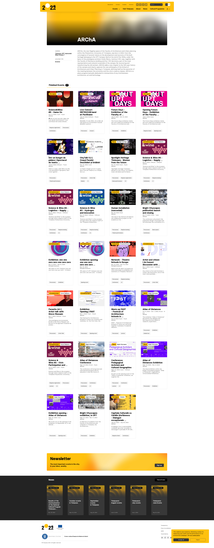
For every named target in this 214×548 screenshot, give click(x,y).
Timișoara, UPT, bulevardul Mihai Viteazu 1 (63, 54)
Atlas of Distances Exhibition (153, 361)
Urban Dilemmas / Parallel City (93, 141)
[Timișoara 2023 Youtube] (137, 4)
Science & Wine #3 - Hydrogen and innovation (87, 210)
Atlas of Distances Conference (89, 361)
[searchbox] (155, 4)
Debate (83, 181)
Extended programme (149, 141)
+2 (59, 232)
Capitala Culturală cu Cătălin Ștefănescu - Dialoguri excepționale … (121, 416)
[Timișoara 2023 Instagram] (140, 4)
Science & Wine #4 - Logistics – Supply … (153, 159)
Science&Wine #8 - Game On (56, 111)
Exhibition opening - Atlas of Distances (58, 414)
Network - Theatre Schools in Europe (120, 261)
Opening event (157, 130)
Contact (118, 4)
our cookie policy (195, 535)
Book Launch (155, 229)
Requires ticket (147, 130)
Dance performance (117, 181)
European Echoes (124, 192)
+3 (125, 181)
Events (115, 9)
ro (166, 4)
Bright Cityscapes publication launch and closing (151, 210)
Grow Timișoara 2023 (160, 141)
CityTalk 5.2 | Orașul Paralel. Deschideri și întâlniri (90, 160)
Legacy (59, 93)
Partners (131, 4)
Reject (198, 539)
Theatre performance (55, 181)
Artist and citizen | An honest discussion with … (151, 262)
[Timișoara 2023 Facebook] (143, 4)
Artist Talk (92, 177)
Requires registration (55, 127)
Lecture (123, 333)
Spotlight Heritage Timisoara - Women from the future (120, 160)
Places (82, 141)
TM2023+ (122, 397)
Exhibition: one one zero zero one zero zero (60, 261)
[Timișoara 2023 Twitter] (146, 4)
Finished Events (58, 85)
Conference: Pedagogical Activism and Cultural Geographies (121, 364)
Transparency (164, 525)
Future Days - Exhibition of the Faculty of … (119, 112)
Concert (92, 130)
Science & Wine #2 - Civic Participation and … (58, 362)
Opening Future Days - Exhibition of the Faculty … (151, 112)
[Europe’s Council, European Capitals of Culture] (60, 529)
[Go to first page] (49, 7)
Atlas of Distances (152, 309)
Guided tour (146, 333)
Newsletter (110, 4)
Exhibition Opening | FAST (87, 310)
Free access (66, 127)
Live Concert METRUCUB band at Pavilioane (88, 112)
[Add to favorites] (70, 131)
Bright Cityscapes (153, 192)
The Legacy (53, 93)
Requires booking (156, 177)
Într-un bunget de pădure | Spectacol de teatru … (58, 160)
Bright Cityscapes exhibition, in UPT (88, 414)
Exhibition (123, 130)
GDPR (162, 531)
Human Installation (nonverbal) (120, 209)
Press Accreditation (166, 528)
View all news (161, 479)
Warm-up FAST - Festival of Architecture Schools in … (118, 313)
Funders (124, 4)
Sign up (159, 465)
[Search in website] (161, 4)
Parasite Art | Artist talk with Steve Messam (56, 311)
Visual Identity (164, 533)
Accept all (181, 539)
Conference (52, 130)
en (169, 4)
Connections (115, 192)
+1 (87, 181)
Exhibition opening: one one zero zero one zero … (89, 262)
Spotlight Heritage (122, 141)
